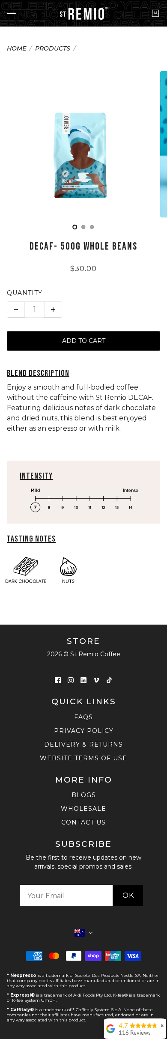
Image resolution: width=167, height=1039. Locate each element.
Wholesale (83, 809)
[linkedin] (83, 679)
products (52, 48)
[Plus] (53, 309)
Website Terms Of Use (83, 758)
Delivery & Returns (83, 744)
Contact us (83, 822)
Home (16, 48)
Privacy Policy (83, 731)
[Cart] (155, 13)
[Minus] (16, 309)
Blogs (84, 795)
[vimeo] (96, 679)
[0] (75, 227)
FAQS (83, 717)
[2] (92, 227)
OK (128, 895)
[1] (83, 227)
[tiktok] (109, 679)
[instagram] (70, 679)
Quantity (24, 293)
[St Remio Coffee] (83, 13)
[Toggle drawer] (11, 13)
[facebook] (57, 679)
